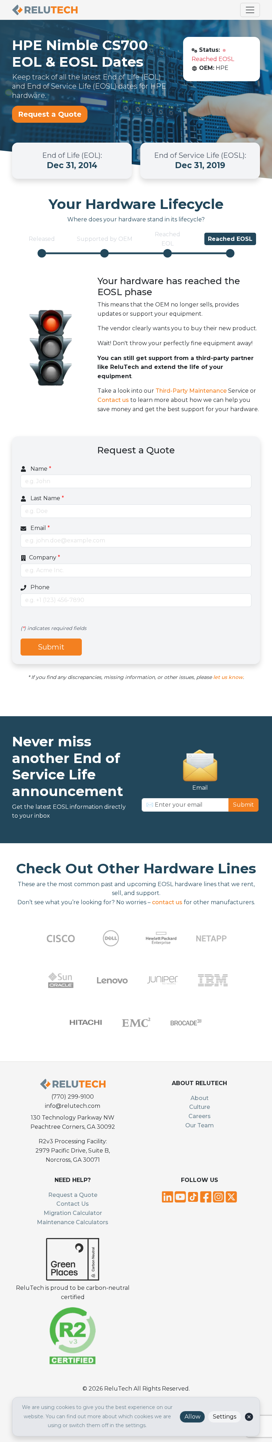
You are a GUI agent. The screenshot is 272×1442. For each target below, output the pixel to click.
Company (44, 557)
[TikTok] (193, 1196)
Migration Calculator (73, 1213)
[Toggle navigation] (250, 10)
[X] (231, 1196)
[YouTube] (180, 1196)
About (200, 1098)
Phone (39, 587)
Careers (199, 1116)
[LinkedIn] (167, 1196)
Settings (224, 1416)
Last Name (46, 498)
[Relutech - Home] (45, 10)
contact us (167, 902)
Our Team (199, 1125)
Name (40, 468)
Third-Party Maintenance (191, 390)
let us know (228, 677)
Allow (192, 1416)
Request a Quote (49, 114)
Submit (51, 647)
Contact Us (72, 1203)
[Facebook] (205, 1196)
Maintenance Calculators (72, 1222)
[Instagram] (218, 1196)
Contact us (113, 400)
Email (39, 528)
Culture (199, 1107)
